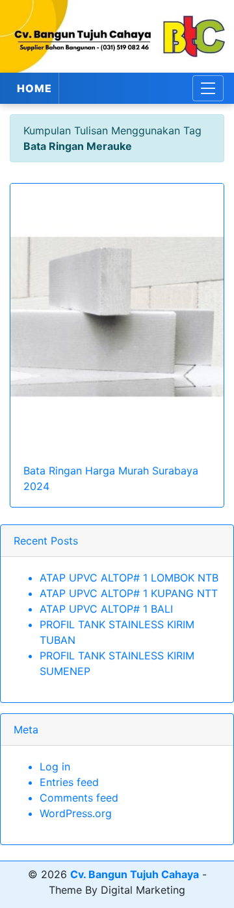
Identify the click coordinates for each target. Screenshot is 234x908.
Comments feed (79, 797)
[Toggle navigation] (208, 88)
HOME (34, 88)
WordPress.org (76, 813)
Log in (55, 766)
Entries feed (69, 782)
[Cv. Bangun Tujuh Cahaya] (117, 36)
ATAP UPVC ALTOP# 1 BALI (106, 608)
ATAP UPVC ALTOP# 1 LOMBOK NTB (129, 577)
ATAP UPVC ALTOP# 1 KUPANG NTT (129, 593)
